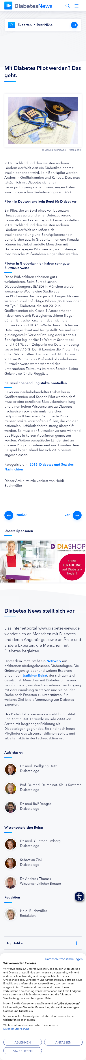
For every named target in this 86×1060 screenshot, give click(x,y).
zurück (21, 514)
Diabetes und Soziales (56, 464)
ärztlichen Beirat (34, 675)
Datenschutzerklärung (16, 1028)
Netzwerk (54, 660)
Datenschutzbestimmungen (64, 959)
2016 (33, 464)
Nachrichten (13, 469)
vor (67, 514)
